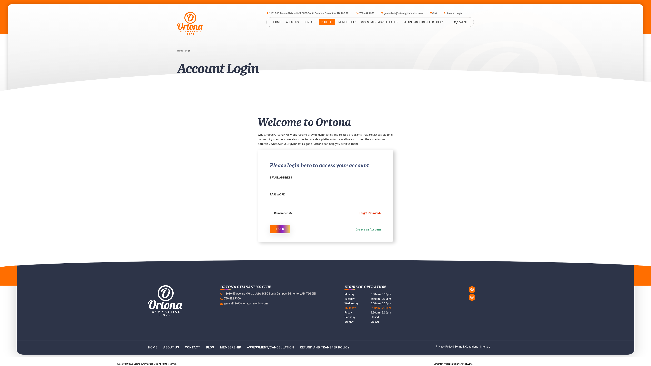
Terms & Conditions (466, 346)
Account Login (454, 13)
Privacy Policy (444, 346)
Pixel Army (467, 364)
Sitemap (485, 346)
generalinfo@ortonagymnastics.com (403, 13)
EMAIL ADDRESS (281, 177)
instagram (472, 297)
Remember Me (283, 213)
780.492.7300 (366, 13)
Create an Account (368, 229)
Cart (434, 13)
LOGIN (280, 229)
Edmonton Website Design (446, 364)
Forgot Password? (370, 213)
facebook (472, 289)
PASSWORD (277, 194)
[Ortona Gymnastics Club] (190, 23)
